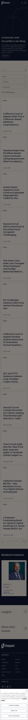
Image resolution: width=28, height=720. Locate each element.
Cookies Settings (14, 705)
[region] (14, 704)
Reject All (14, 710)
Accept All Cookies (14, 716)
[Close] (26, 691)
